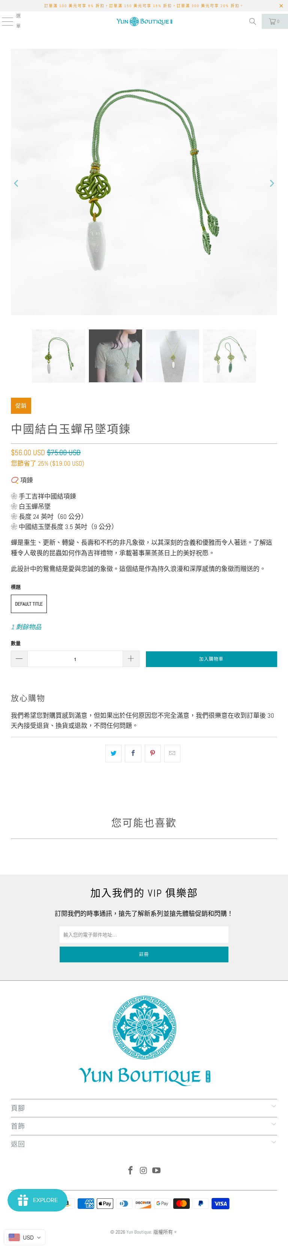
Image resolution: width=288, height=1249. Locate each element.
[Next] (272, 183)
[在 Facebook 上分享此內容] (133, 753)
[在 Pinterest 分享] (153, 753)
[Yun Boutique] (144, 21)
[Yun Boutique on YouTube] (156, 1171)
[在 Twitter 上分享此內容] (113, 753)
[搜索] (253, 21)
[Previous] (16, 183)
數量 (16, 643)
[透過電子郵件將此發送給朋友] (172, 753)
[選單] (3, 21)
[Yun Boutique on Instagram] (143, 1171)
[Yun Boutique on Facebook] (130, 1171)
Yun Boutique (138, 1232)
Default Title (29, 604)
